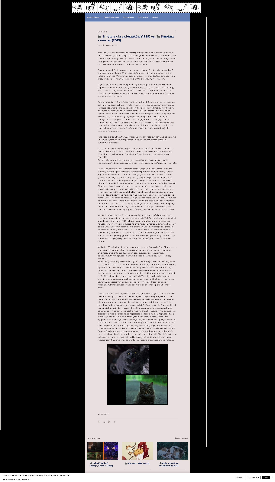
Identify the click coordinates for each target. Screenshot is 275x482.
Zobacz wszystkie (181, 438)
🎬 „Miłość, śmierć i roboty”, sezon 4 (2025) (101, 464)
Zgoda (266, 477)
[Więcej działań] (176, 31)
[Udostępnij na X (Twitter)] (104, 422)
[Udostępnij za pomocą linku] (115, 422)
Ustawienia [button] (239, 477)
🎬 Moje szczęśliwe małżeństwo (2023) (168, 464)
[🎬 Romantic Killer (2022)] (137, 451)
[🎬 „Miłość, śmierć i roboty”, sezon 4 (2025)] (102, 451)
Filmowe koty (128, 17)
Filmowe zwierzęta (111, 17)
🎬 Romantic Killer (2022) (137, 463)
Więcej (155, 17)
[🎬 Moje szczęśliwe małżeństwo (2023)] (172, 451)
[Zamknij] (272, 477)
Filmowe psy (143, 17)
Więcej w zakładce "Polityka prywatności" (16, 479)
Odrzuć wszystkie (253, 477)
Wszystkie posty (93, 17)
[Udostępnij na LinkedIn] (109, 422)
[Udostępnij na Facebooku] (99, 422)
